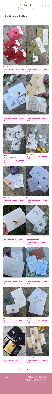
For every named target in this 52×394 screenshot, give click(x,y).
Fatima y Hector (7, 116)
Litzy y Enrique (6, 279)
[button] (2, 6)
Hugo (4, 318)
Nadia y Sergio (6, 66)
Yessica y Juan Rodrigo (31, 357)
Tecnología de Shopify (14, 390)
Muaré (8, 390)
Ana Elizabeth (29, 236)
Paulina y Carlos (30, 66)
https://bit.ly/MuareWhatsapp (37, 380)
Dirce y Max (29, 318)
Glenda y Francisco (30, 279)
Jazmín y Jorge (6, 357)
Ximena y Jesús (6, 236)
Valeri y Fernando (30, 154)
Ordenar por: (20, 23)
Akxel (27, 197)
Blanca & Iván (6, 197)
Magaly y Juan (29, 116)
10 (31, 369)
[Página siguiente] (35, 369)
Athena (5, 155)
